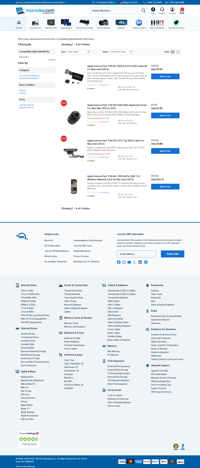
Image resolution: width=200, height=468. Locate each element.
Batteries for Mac (72, 338)
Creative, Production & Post (163, 334)
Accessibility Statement (56, 261)
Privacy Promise (81, 256)
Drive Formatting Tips (161, 385)
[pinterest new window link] (146, 262)
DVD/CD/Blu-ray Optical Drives (35, 315)
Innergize (68, 374)
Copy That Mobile (72, 364)
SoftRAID (68, 388)
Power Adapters (72, 342)
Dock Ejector (70, 371)
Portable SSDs (27, 344)
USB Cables (113, 312)
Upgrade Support (160, 365)
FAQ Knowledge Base (161, 381)
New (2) (22, 90)
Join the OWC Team (83, 246)
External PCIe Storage (118, 370)
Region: (130, 2)
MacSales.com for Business (87, 261)
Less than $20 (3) (26, 105)
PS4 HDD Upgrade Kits (31, 322)
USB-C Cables (114, 305)
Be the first (104, 85)
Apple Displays (28, 412)
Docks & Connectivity (76, 285)
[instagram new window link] (124, 262)
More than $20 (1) (26, 108)
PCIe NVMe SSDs (29, 297)
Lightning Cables (115, 319)
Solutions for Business (163, 329)
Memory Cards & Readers (78, 317)
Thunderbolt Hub (72, 294)
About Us (49, 240)
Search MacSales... (101, 10)
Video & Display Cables (118, 322)
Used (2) (22, 93)
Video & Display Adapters (76, 308)
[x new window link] (135, 262)
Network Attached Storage (33, 351)
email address (127, 254)
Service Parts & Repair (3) (29, 76)
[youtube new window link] (129, 262)
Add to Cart (165, 76)
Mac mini (25, 394)
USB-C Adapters (115, 308)
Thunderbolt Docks (73, 290)
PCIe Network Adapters (118, 380)
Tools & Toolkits (115, 395)
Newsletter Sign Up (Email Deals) (166, 316)
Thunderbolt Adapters (118, 297)
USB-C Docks (70, 301)
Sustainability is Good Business (88, 240)
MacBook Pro (27, 377)
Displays (155, 290)
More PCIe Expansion (117, 384)
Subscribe (172, 253)
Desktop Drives (28, 334)
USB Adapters (114, 315)
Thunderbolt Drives (30, 337)
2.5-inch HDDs (27, 312)
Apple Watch (27, 405)
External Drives (29, 328)
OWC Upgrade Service (161, 392)
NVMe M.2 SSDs (28, 301)
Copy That (69, 360)
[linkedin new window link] (140, 262)
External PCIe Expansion (119, 366)
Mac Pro (25, 387)
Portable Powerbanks (74, 345)
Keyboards (156, 297)
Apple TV (25, 408)
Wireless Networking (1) (29, 78)
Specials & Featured (160, 320)
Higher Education (159, 342)
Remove (52, 60)
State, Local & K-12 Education (164, 345)
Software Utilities (72, 385)
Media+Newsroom (82, 251)
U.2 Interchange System (119, 373)
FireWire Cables (115, 336)
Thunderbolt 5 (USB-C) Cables (122, 290)
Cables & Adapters (118, 285)
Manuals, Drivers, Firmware (163, 378)
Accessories (114, 390)
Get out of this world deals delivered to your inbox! (41, 2)
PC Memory (113, 355)
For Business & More (105, 2)
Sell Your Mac (27, 419)
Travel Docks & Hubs (73, 297)
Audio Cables (114, 333)
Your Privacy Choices (25, 466)
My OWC (68, 381)
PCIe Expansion (116, 361)
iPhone (24, 401)
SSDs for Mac (27, 290)
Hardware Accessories (118, 399)
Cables (67, 312)
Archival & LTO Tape (30, 358)
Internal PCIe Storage (118, 377)
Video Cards (156, 294)
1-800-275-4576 (154, 2)
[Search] (144, 11)
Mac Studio (26, 391)
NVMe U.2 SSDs (28, 305)
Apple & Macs (28, 371)
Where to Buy (51, 256)
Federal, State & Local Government (167, 359)
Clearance (155, 323)
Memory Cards (71, 323)
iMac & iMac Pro (28, 384)
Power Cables (70, 349)
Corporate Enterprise (161, 338)
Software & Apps (73, 354)
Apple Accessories (29, 415)
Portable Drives (28, 341)
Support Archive (158, 388)
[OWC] (35, 11)
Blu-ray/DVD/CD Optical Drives (35, 362)
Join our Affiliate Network (57, 251)
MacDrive (68, 378)
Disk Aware (69, 367)
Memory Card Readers (74, 327)
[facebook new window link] (119, 262)
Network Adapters (72, 305)
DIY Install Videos (52, 246)
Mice (153, 301)
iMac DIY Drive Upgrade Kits (33, 319)
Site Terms (82, 458)
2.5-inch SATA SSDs (30, 294)
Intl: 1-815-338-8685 (174, 2)
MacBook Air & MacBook (32, 380)
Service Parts (114, 406)
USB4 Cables (114, 301)
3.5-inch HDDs (27, 308)
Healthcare (156, 356)
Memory (112, 346)
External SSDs (27, 348)
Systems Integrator (160, 352)
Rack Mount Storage (30, 355)
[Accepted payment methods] (150, 461)
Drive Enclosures (28, 365)
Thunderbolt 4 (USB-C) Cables (122, 294)
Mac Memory (114, 351)
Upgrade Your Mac (159, 371)
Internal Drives (29, 285)
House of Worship (159, 349)
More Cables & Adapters (119, 340)
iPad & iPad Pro (28, 398)
